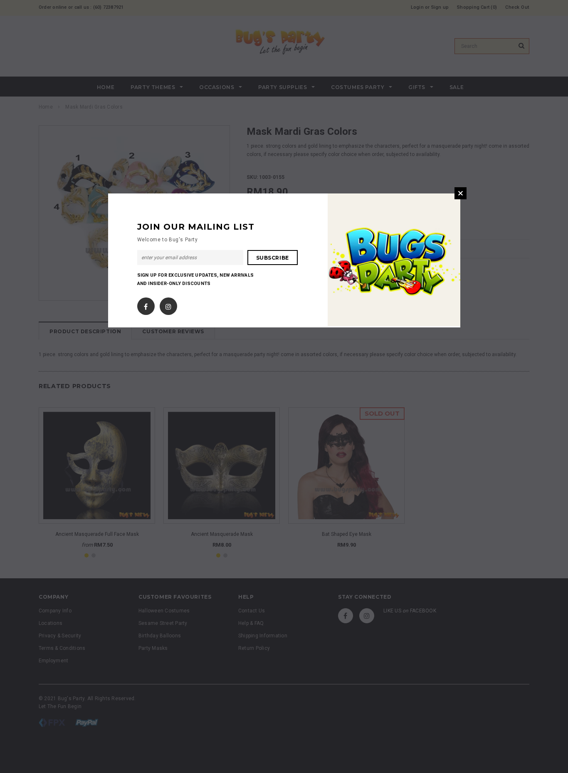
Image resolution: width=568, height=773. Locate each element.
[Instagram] (168, 304)
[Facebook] (146, 304)
